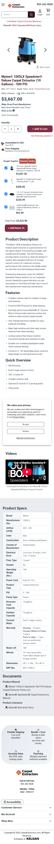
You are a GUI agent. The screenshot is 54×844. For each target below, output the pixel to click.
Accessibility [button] (13, 802)
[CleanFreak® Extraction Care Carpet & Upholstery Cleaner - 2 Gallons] (12, 207)
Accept (26, 424)
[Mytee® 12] (12, 181)
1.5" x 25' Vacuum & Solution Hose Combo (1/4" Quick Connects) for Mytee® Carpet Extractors (29, 194)
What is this (7, 110)
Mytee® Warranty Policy (21, 707)
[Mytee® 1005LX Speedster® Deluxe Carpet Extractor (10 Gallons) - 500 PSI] (12, 168)
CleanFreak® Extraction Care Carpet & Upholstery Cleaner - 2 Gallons (28, 207)
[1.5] (12, 194)
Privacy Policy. (19, 417)
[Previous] (9, 50)
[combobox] (18, 14)
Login (40, 15)
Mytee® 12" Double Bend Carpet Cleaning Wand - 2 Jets (28, 180)
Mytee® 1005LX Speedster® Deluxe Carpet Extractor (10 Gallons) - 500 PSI (28, 168)
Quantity (5, 122)
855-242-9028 (45, 4)
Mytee (25, 89)
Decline (25, 431)
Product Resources (42, 89)
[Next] (45, 50)
